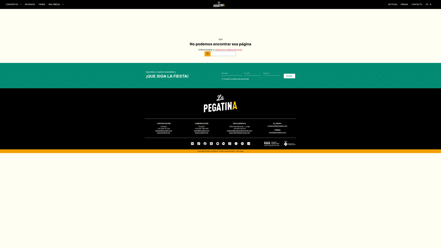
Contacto (416, 4)
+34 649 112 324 (163, 129)
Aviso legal (239, 151)
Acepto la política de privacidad (236, 79)
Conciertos (12, 4)
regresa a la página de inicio (228, 49)
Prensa (404, 4)
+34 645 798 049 (201, 129)
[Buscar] (208, 53)
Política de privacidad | (227, 151)
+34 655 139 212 (239, 129)
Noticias (392, 4)
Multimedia (54, 4)
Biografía (30, 4)
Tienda (41, 4)
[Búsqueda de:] (220, 53)
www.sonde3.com (163, 133)
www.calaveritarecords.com (239, 133)
